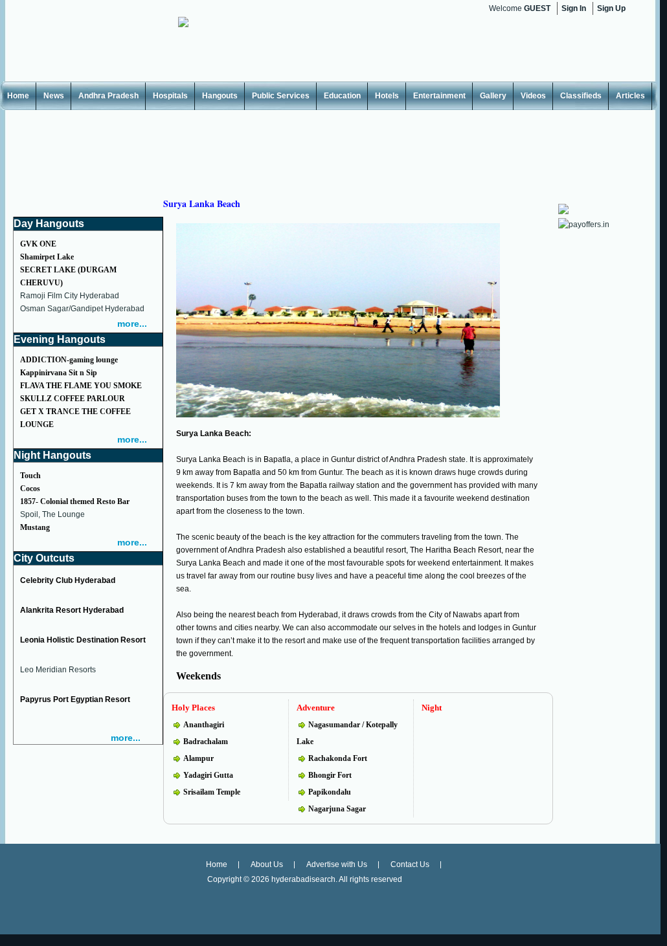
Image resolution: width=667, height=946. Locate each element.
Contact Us (409, 864)
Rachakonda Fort (337, 758)
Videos (533, 95)
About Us (267, 864)
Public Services (281, 95)
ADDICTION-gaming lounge (69, 359)
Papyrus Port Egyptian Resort (75, 699)
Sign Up (611, 8)
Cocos (30, 488)
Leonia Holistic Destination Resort (83, 639)
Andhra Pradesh (108, 95)
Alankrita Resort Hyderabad (72, 610)
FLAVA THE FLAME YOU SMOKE (81, 385)
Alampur (198, 758)
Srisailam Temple (211, 792)
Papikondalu (329, 792)
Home (18, 95)
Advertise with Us (336, 864)
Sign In (573, 8)
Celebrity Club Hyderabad (67, 580)
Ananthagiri (203, 724)
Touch (30, 475)
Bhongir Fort (330, 775)
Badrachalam (205, 741)
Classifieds (581, 95)
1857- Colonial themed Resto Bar (75, 501)
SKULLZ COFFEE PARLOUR (72, 398)
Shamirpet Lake (47, 256)
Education (342, 95)
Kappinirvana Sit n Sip (58, 372)
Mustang (35, 527)
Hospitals (170, 95)
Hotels (387, 95)
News (53, 95)
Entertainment (439, 95)
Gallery (493, 95)
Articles (630, 95)
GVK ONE (38, 243)
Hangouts (220, 95)
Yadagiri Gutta (208, 775)
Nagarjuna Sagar (337, 808)
